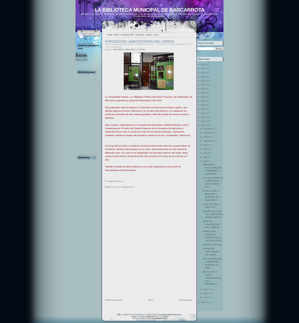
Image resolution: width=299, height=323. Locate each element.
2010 (203, 302)
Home (110, 35)
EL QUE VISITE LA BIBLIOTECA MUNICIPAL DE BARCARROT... (211, 195)
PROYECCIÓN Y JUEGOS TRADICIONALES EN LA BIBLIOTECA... (212, 277)
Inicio (150, 299)
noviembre (207, 132)
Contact (148, 35)
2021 (203, 84)
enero (205, 297)
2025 (203, 68)
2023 (203, 76)
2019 (203, 92)
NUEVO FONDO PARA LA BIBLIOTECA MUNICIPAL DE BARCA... (212, 263)
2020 (203, 88)
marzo (206, 289)
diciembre (207, 128)
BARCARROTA (118, 49)
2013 (203, 117)
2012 (203, 121)
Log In (156, 35)
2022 (203, 80)
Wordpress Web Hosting (142, 318)
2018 (203, 96)
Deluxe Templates (161, 316)
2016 (203, 105)
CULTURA (141, 49)
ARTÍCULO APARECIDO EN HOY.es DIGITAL (211, 224)
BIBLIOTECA (130, 49)
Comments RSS (127, 35)
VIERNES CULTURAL (212, 244)
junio (205, 152)
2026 (203, 64)
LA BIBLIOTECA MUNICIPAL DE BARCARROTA (149, 10)
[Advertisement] (128, 276)
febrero (206, 293)
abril (205, 161)
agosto (206, 144)
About (116, 35)
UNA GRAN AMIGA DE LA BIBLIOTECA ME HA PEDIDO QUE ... (213, 182)
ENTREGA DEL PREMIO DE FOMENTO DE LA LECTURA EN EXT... (213, 236)
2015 (203, 109)
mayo (205, 157)
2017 (203, 100)
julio (205, 148)
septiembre (208, 140)
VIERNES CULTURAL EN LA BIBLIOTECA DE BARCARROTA (213, 214)
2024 (203, 72)
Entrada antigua (185, 299)
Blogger (179, 315)
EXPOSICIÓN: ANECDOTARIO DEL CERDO (139, 41)
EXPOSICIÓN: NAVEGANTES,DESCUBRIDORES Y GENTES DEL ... (212, 169)
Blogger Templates (138, 316)
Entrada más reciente (114, 299)
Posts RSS (139, 35)
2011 (203, 125)
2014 (203, 113)
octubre (206, 136)
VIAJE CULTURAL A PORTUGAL (212, 206)
